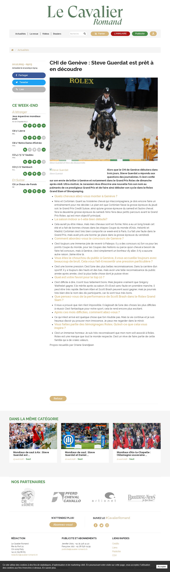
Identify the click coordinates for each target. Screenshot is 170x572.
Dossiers (57, 34)
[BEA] (39, 497)
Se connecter (153, 33)
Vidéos (45, 34)
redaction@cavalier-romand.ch (24, 555)
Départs (30, 126)
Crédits (115, 543)
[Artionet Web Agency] (76, 497)
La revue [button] (34, 34)
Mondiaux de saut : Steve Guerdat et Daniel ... (80, 453)
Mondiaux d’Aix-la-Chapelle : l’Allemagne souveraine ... (134, 453)
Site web (25, 126)
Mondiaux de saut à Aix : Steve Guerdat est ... (31, 453)
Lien (21, 89)
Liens (114, 547)
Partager (23, 75)
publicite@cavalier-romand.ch (74, 549)
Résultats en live (39, 126)
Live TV (44, 126)
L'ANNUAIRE (120, 33)
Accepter (162, 566)
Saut (28, 459)
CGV (114, 555)
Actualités (20, 34)
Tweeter (23, 82)
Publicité (139, 33)
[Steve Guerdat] (59, 169)
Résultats (34, 126)
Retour (58, 398)
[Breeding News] (114, 497)
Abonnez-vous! (63, 524)
